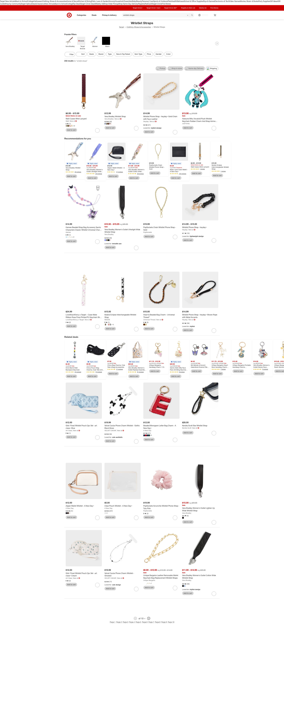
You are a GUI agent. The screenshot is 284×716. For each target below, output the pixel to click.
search (192, 15)
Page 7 (151, 622)
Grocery (111, 1)
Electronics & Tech (222, 1)
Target (121, 27)
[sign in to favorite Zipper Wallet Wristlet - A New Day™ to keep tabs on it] (97, 518)
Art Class (69, 430)
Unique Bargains (149, 580)
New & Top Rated (123, 54)
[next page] (148, 618)
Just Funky (186, 123)
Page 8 (157, 622)
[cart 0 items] (215, 15)
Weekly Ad (99, 4)
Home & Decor (72, 1)
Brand (101, 54)
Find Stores (166, 4)
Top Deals (76, 4)
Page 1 (112, 622)
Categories (81, 15)
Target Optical (26, 4)
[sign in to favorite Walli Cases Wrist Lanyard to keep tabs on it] (97, 130)
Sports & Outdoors (160, 1)
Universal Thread (149, 320)
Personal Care (147, 1)
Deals (34, 4)
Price (149, 54)
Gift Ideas (274, 1)
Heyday (146, 121)
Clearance (40, 4)
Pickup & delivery (109, 15)
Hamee (68, 232)
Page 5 (138, 622)
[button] (71, 163)
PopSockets (147, 232)
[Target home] (69, 15)
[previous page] (135, 618)
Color (168, 54)
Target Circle (157, 4)
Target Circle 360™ (170, 8)
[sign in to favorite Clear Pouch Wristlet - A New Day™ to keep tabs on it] (136, 518)
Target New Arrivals (7, 1)
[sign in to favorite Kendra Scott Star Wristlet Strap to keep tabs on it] (214, 433)
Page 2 (119, 622)
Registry (141, 4)
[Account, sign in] (204, 15)
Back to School (21, 1)
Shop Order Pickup (111, 4)
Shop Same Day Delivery (128, 4)
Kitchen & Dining (84, 1)
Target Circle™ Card (153, 8)
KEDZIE (107, 320)
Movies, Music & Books (249, 1)
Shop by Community (13, 4)
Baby (134, 1)
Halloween (38, 1)
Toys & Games (209, 1)
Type (110, 54)
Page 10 (171, 622)
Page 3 (125, 622)
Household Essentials (123, 1)
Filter (72, 54)
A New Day (147, 430)
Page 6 (145, 622)
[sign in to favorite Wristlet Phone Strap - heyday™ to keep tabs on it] (214, 240)
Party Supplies (264, 1)
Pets (169, 1)
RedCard (148, 4)
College (30, 1)
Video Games (234, 1)
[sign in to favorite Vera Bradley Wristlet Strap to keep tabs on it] (136, 128)
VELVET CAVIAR (110, 430)
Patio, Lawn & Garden (99, 1)
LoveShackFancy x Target (75, 320)
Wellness (180, 1)
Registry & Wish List (188, 8)
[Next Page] (217, 43)
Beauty (139, 1)
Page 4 (132, 622)
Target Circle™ (138, 8)
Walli (67, 121)
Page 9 (164, 622)
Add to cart (71, 130)
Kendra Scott (186, 428)
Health (174, 1)
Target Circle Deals (87, 4)
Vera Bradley (109, 119)
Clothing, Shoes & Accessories (54, 1)
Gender (159, 54)
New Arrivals (50, 4)
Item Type (138, 54)
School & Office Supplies (193, 1)
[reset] (188, 15)
